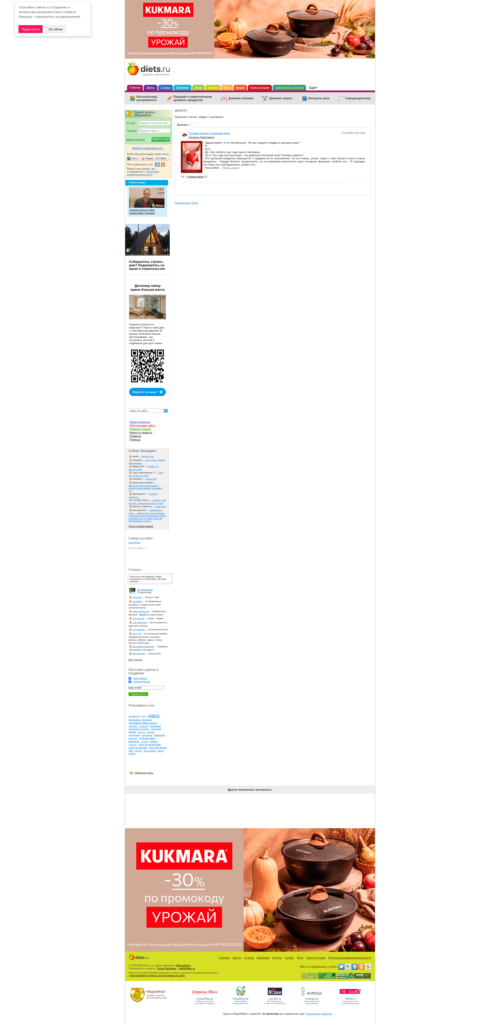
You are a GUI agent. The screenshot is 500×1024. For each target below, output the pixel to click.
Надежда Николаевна (201, 137)
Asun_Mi (136, 633)
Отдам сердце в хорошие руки (209, 133)
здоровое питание (140, 719)
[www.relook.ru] (350, 995)
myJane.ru (275, 998)
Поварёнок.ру (241, 998)
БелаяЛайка (134, 542)
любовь (150, 732)
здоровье (133, 726)
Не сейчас (56, 29)
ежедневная (140, 678)
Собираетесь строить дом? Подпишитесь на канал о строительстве (147, 265)
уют (131, 750)
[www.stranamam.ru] (204, 995)
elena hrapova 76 (140, 611)
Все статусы (135, 659)
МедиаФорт (183, 965)
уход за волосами (149, 744)
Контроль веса (318, 98)
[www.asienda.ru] (312, 995)
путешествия (147, 738)
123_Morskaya (139, 622)
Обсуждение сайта (142, 425)
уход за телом (157, 747)
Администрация (140, 429)
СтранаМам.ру (204, 998)
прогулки (133, 738)
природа (159, 735)
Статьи (165, 87)
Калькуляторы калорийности (147, 98)
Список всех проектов (319, 1013)
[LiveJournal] (348, 967)
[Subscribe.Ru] (368, 967)
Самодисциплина (357, 98)
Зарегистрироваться (147, 148)
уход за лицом (138, 747)
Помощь (135, 439)
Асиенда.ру (312, 998)
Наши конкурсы (140, 422)
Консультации (259, 87)
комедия (155, 726)
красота (142, 732)
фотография (150, 751)
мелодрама (134, 735)
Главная (134, 87)
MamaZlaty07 (138, 653)
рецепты (134, 741)
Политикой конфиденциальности (143, 173)
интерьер (143, 726)
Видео (240, 87)
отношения (146, 735)
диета (153, 715)
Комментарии (195, 176)
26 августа (160, 506)
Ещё (312, 87)
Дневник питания (241, 98)
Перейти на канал (144, 392)
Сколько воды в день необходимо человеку (142, 211)
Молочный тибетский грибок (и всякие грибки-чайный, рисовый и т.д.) (145, 488)
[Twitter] (341, 967)
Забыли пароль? (135, 139)
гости (143, 716)
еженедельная (142, 681)
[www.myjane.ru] (275, 995)
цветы (161, 751)
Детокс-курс (148, 456)
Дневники (182, 87)
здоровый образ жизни (143, 722)
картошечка (138, 618)
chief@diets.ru (187, 968)
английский (134, 716)
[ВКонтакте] (355, 967)
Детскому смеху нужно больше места (147, 288)
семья (154, 741)
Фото (227, 87)
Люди (198, 87)
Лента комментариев (141, 526)
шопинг (132, 753)
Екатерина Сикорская (143, 646)
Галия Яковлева (166, 968)
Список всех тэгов (186, 202)
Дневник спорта (280, 98)
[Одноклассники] (361, 967)
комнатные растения (139, 729)
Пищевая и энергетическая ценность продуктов (192, 98)
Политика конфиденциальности (349, 957)
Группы (213, 87)
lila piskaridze (145, 589)
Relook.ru (350, 998)
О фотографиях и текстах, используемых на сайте (157, 975)
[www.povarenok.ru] (240, 995)
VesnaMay (137, 601)
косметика (156, 729)
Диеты (150, 87)
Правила (135, 436)
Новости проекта (140, 432)
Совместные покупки (289, 87)
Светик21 (137, 597)
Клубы (289, 957)
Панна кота (151, 479)
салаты (144, 741)
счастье (133, 744)
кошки (132, 731)
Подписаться (30, 29)
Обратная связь (144, 772)
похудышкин (138, 629)
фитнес (138, 751)
